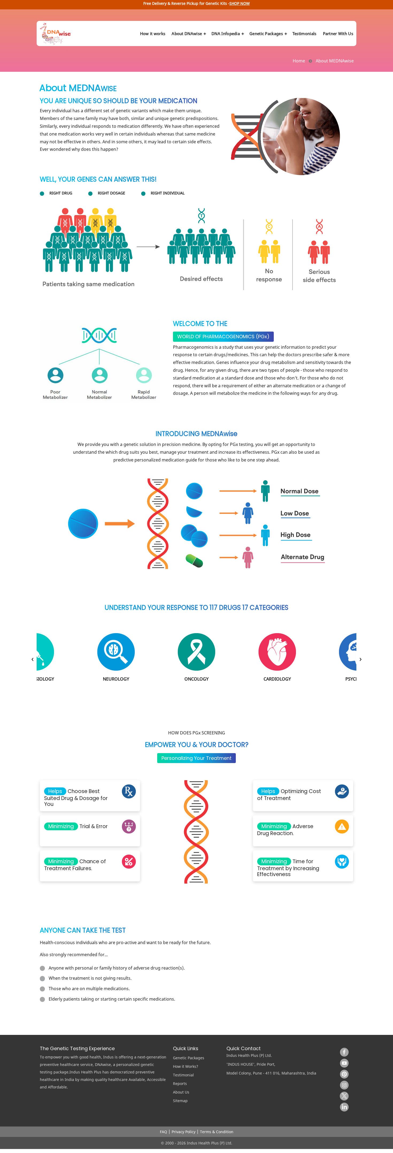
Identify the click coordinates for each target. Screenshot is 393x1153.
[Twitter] (343, 1095)
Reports (180, 1083)
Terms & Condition (216, 1131)
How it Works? (185, 1066)
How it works (152, 33)
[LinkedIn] (343, 1106)
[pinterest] (343, 1073)
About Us (181, 1092)
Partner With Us (338, 33)
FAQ (163, 1131)
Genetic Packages (266, 33)
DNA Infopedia (225, 33)
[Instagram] (343, 1084)
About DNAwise (187, 33)
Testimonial (183, 1074)
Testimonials (304, 33)
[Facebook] (343, 1051)
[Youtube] (343, 1062)
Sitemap (180, 1100)
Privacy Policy (183, 1131)
